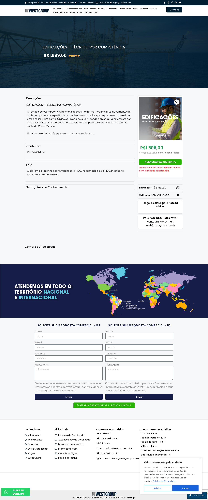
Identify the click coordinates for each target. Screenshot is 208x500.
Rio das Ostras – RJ (108, 453)
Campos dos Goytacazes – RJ (114, 448)
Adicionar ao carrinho (160, 161)
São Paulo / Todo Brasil (154, 454)
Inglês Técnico (76, 12)
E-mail (39, 342)
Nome (38, 331)
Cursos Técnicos (60, 12)
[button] (176, 102)
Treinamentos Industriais (77, 9)
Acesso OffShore (97, 9)
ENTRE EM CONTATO (18, 492)
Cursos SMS (112, 9)
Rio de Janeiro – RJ (108, 438)
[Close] (200, 459)
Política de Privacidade (164, 481)
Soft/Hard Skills (91, 12)
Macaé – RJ (103, 433)
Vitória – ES (103, 443)
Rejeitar (157, 488)
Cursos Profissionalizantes (145, 9)
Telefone (40, 353)
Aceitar (185, 488)
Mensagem (41, 364)
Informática (58, 9)
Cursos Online (125, 9)
